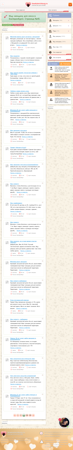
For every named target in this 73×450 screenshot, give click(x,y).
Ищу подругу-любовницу (18, 281)
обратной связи (58, 446)
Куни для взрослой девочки (19, 300)
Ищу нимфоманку (16, 203)
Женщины (56, 20)
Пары (55, 31)
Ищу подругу (14, 184)
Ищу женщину (57, 42)
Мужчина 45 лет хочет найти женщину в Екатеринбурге (23, 110)
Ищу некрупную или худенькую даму (22, 359)
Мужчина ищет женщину (18, 262)
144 (27, 415)
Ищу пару (56, 47)
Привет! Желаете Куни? (18, 148)
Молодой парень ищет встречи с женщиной (25, 37)
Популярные (66, 64)
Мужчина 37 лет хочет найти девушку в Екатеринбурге (23, 395)
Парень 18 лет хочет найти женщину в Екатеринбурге (23, 339)
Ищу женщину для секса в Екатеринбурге (24, 165)
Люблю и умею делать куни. (19, 91)
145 (30, 415)
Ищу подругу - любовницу (19, 319)
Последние (54, 64)
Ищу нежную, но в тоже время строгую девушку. (23, 242)
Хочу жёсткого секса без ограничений (23, 376)
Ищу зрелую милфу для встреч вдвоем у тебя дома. (23, 73)
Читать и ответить (21, 45)
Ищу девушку (57, 36)
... (23, 415)
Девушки (56, 26)
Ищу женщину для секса (18, 131)
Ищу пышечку (15, 56)
